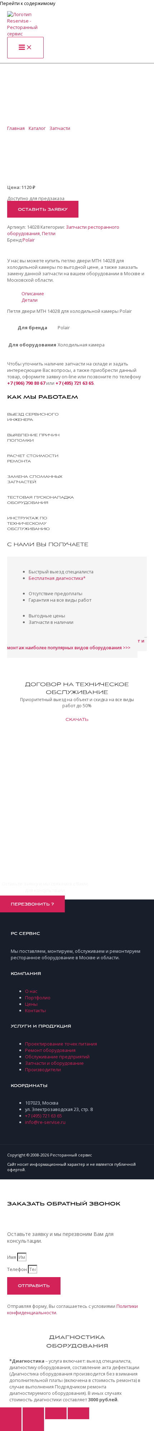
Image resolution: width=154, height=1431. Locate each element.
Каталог (37, 128)
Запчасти (59, 128)
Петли (49, 233)
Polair (29, 240)
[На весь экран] (33, 1413)
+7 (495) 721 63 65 (74, 383)
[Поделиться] (56, 1413)
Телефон (17, 1269)
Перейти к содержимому (27, 3)
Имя (12, 1257)
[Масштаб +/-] (10, 1413)
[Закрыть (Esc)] (78, 1413)
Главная (16, 128)
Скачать (77, 719)
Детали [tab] (29, 300)
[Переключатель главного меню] (25, 47)
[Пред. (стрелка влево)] (10, 1425)
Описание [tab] (32, 293)
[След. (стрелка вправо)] (33, 1425)
